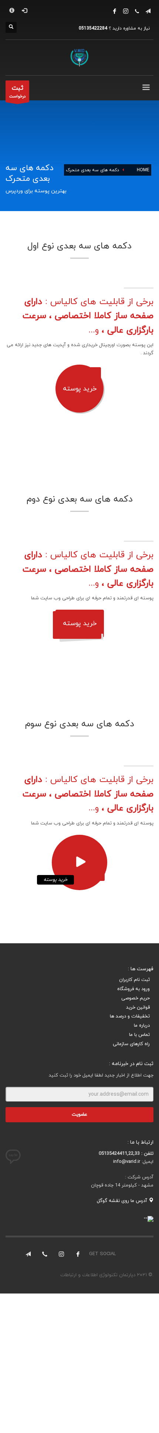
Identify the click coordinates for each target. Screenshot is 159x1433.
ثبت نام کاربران (134, 979)
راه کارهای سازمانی (131, 1044)
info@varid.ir (126, 1161)
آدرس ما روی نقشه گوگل (123, 1201)
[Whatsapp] (136, 11)
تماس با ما (139, 1034)
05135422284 (93, 28)
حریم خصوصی (135, 998)
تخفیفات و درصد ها (130, 1016)
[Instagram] (125, 11)
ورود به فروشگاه (133, 989)
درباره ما (142, 1025)
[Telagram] (147, 11)
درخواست (17, 91)
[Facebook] (114, 11)
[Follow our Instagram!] (61, 1254)
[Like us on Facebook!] (78, 1254)
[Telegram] (28, 1254)
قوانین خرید (138, 1007)
